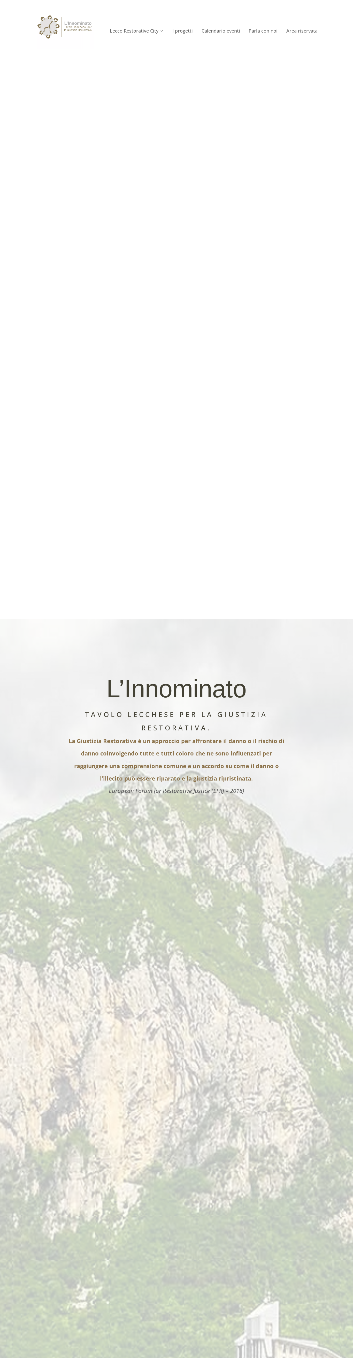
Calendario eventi (221, 31)
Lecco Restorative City (134, 31)
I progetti (182, 31)
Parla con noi (263, 31)
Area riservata (302, 31)
